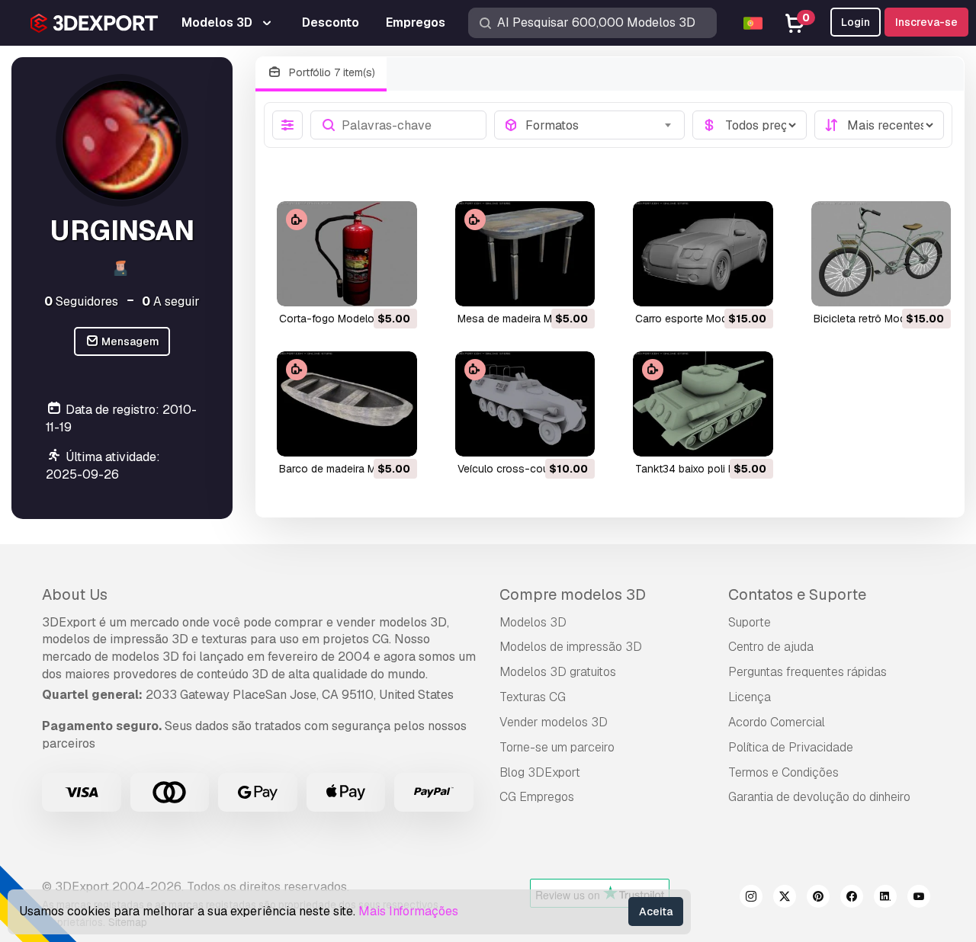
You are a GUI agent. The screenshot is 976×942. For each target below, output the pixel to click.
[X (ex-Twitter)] (784, 898)
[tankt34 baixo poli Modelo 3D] (703, 404)
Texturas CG (532, 697)
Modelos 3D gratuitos (557, 672)
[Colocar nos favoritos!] (395, 285)
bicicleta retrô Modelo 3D (876, 318)
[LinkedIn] (885, 898)
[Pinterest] (818, 898)
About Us (75, 594)
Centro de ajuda (771, 647)
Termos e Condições (783, 772)
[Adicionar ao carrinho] (363, 285)
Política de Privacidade (790, 747)
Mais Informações (408, 911)
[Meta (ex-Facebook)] (851, 898)
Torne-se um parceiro (557, 747)
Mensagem (129, 341)
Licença (749, 697)
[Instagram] (751, 898)
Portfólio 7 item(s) (330, 72)
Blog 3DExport (539, 772)
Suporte (749, 622)
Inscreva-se (926, 22)
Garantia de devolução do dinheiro (819, 797)
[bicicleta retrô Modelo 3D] (881, 253)
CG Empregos (536, 797)
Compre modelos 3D (572, 594)
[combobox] (600, 125)
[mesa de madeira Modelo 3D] (525, 253)
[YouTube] (919, 898)
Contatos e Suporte (797, 594)
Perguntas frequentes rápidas (807, 672)
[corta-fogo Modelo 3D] (347, 253)
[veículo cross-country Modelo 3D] (525, 404)
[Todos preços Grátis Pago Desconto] (749, 125)
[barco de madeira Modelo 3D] (347, 404)
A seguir (171, 301)
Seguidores (81, 301)
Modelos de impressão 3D (570, 647)
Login (855, 22)
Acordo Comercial (776, 722)
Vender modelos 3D (553, 722)
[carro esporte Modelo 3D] (703, 253)
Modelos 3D (533, 622)
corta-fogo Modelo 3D (335, 318)
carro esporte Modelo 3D (697, 318)
